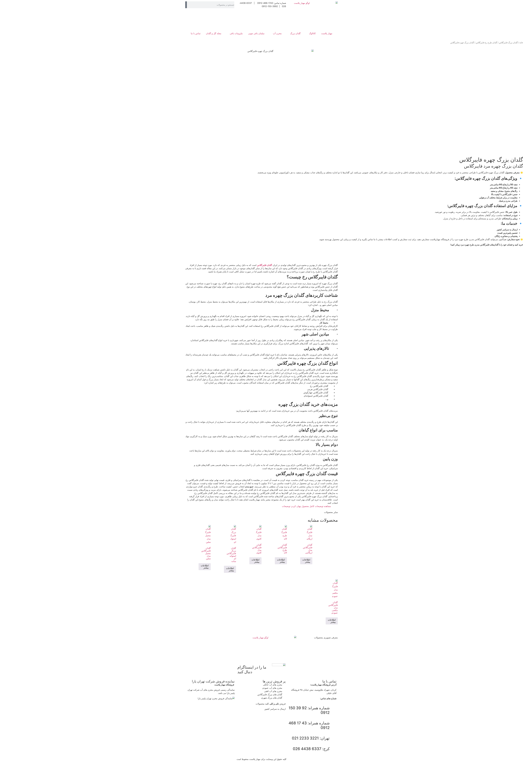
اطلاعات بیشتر (306, 560)
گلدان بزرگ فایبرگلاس (508, 42)
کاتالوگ (312, 33)
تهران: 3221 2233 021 (311, 738)
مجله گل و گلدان (213, 33)
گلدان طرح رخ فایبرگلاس (486, 42)
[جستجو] (186, 4)
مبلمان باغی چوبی (256, 33)
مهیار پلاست (326, 33)
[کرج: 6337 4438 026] (333, 748)
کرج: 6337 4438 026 (311, 748)
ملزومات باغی (236, 33)
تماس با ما (195, 33)
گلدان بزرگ (295, 33)
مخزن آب (277, 33)
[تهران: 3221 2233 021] (333, 738)
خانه (521, 42)
